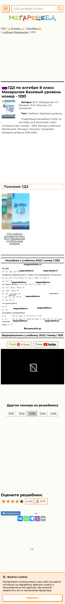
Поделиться (12, 513)
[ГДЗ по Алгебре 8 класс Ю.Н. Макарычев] (8, 109)
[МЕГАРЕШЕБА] (32, 18)
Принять (32, 598)
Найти (59, 9)
